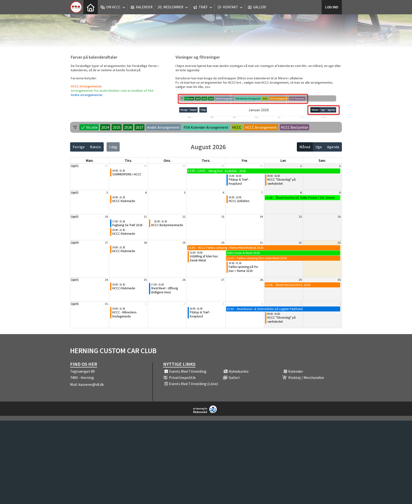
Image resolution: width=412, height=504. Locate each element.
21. (261, 242)
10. (106, 216)
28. (145, 166)
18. (145, 242)
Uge (318, 146)
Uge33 (74, 216)
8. (301, 192)
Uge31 (74, 166)
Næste (95, 146)
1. (301, 166)
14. (261, 216)
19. (184, 242)
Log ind (331, 7)
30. (223, 166)
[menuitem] (90, 7)
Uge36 (74, 303)
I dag (113, 146)
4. (146, 192)
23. (339, 242)
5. (185, 192)
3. (107, 192)
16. (339, 216)
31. (261, 166)
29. (184, 166)
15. (300, 216)
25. (145, 279)
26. (184, 279)
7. (262, 192)
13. (223, 216)
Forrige (79, 146)
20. (223, 242)
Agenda (333, 146)
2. (340, 166)
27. (106, 166)
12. (184, 216)
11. (145, 216)
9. (340, 192)
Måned (304, 146)
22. (300, 242)
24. (106, 279)
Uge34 (74, 242)
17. (106, 242)
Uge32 (74, 192)
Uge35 (74, 279)
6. (224, 192)
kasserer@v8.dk (91, 384)
